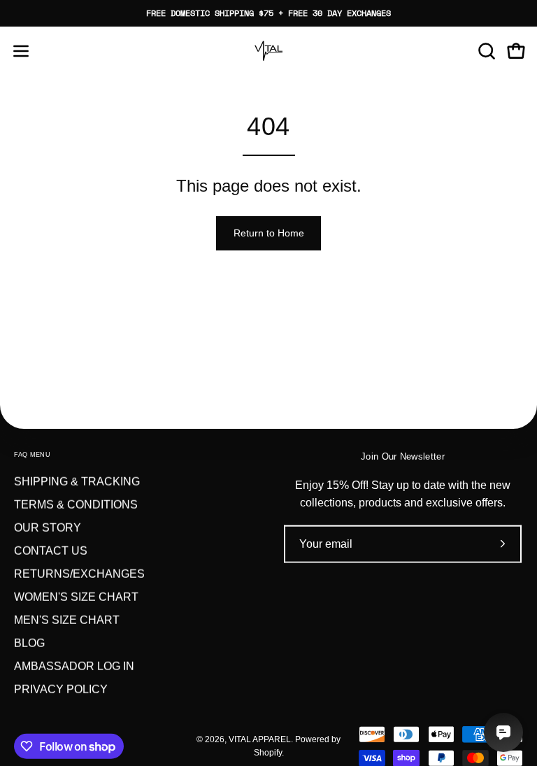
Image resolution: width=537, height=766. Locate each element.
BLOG (29, 643)
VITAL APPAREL (260, 739)
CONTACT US (50, 551)
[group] (268, 13)
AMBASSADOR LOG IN (74, 666)
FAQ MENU (32, 454)
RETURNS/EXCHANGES (79, 574)
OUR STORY (47, 528)
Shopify (268, 753)
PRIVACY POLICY (61, 689)
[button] (485, 51)
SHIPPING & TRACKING (77, 482)
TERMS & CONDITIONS (76, 505)
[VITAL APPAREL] (268, 51)
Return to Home (269, 233)
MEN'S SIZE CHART (67, 620)
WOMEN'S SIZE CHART (76, 597)
